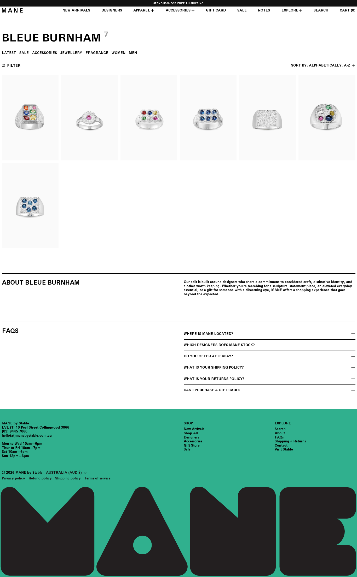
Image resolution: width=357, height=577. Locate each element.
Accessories (193, 441)
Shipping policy (68, 478)
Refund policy (40, 478)
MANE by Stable (29, 472)
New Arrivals (194, 429)
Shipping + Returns (290, 441)
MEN (133, 53)
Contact (281, 445)
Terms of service (97, 478)
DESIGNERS (111, 10)
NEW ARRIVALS (76, 10)
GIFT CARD (216, 10)
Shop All (191, 433)
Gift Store (192, 445)
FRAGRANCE (96, 53)
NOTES (264, 10)
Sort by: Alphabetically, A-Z (320, 65)
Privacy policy (13, 478)
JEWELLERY (71, 53)
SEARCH (321, 10)
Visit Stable (284, 449)
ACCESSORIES (44, 53)
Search (280, 429)
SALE (242, 10)
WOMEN (118, 53)
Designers (191, 437)
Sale (187, 449)
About (280, 433)
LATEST (9, 53)
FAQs (279, 437)
